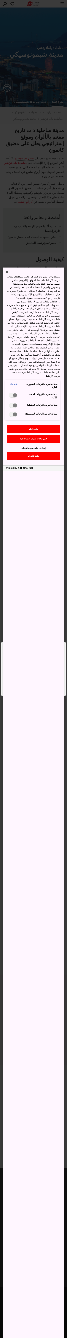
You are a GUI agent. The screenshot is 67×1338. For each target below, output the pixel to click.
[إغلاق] (7, 272)
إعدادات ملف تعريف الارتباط (33, 448)
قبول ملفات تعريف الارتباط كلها (33, 438)
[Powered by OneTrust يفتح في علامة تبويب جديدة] (18, 469)
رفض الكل (33, 429)
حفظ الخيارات (33, 456)
